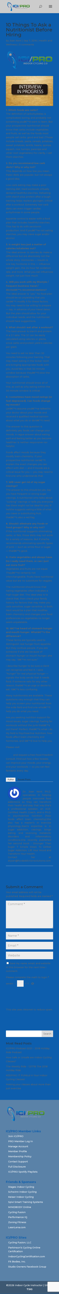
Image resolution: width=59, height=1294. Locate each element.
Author (11, 779)
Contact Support (18, 1161)
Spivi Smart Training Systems (25, 1202)
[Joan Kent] (14, 797)
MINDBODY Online (19, 1207)
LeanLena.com (17, 1227)
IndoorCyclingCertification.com (26, 1256)
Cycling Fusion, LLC (19, 1242)
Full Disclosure (17, 1166)
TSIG (29, 1289)
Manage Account (18, 1146)
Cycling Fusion (17, 1212)
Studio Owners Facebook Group (27, 1266)
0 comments (26, 44)
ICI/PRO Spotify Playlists (23, 1171)
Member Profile (17, 1151)
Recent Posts (24, 779)
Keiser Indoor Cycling (21, 1196)
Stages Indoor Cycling (21, 1186)
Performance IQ (17, 1217)
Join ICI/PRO (15, 1136)
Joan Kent (15, 40)
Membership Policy (19, 1156)
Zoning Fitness (17, 1222)
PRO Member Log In (20, 1141)
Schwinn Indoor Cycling (22, 1191)
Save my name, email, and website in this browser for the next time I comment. (28, 967)
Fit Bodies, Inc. (17, 1261)
